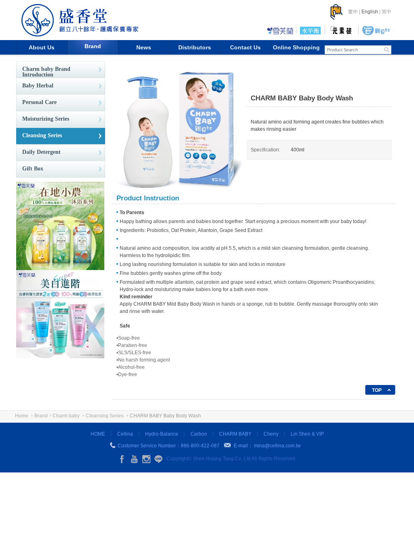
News (143, 47)
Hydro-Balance (161, 434)
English (369, 12)
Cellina (125, 434)
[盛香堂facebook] (122, 459)
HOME (98, 434)
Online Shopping (296, 47)
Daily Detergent (41, 152)
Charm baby (66, 416)
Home (21, 416)
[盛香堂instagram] (146, 459)
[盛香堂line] (158, 459)
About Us (42, 47)
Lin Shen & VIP (307, 434)
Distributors (194, 47)
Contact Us (245, 47)
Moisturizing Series (45, 119)
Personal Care (39, 102)
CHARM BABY (235, 434)
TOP (377, 390)
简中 (386, 12)
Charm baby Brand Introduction (46, 72)
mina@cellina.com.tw (277, 446)
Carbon (198, 434)
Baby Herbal (37, 86)
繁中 (353, 12)
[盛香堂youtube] (134, 459)
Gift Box (32, 169)
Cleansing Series (42, 135)
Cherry (271, 434)
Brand (92, 46)
